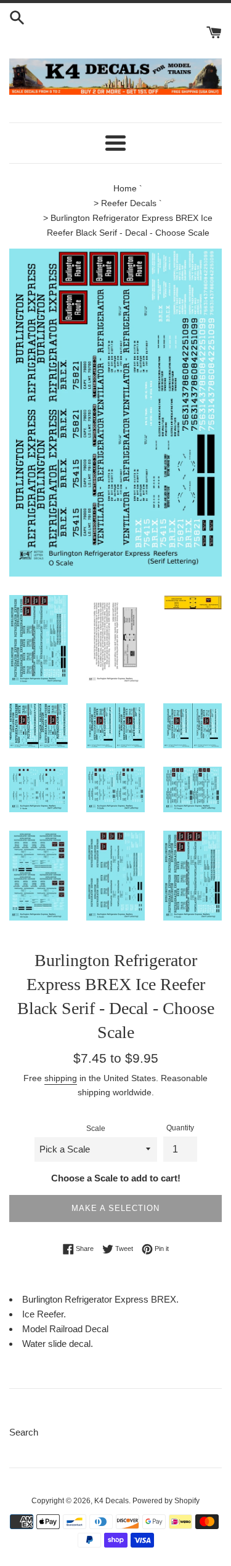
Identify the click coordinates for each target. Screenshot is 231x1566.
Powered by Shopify (166, 1500)
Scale (95, 1128)
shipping (60, 1078)
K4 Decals (111, 1500)
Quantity (180, 1128)
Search (23, 1432)
